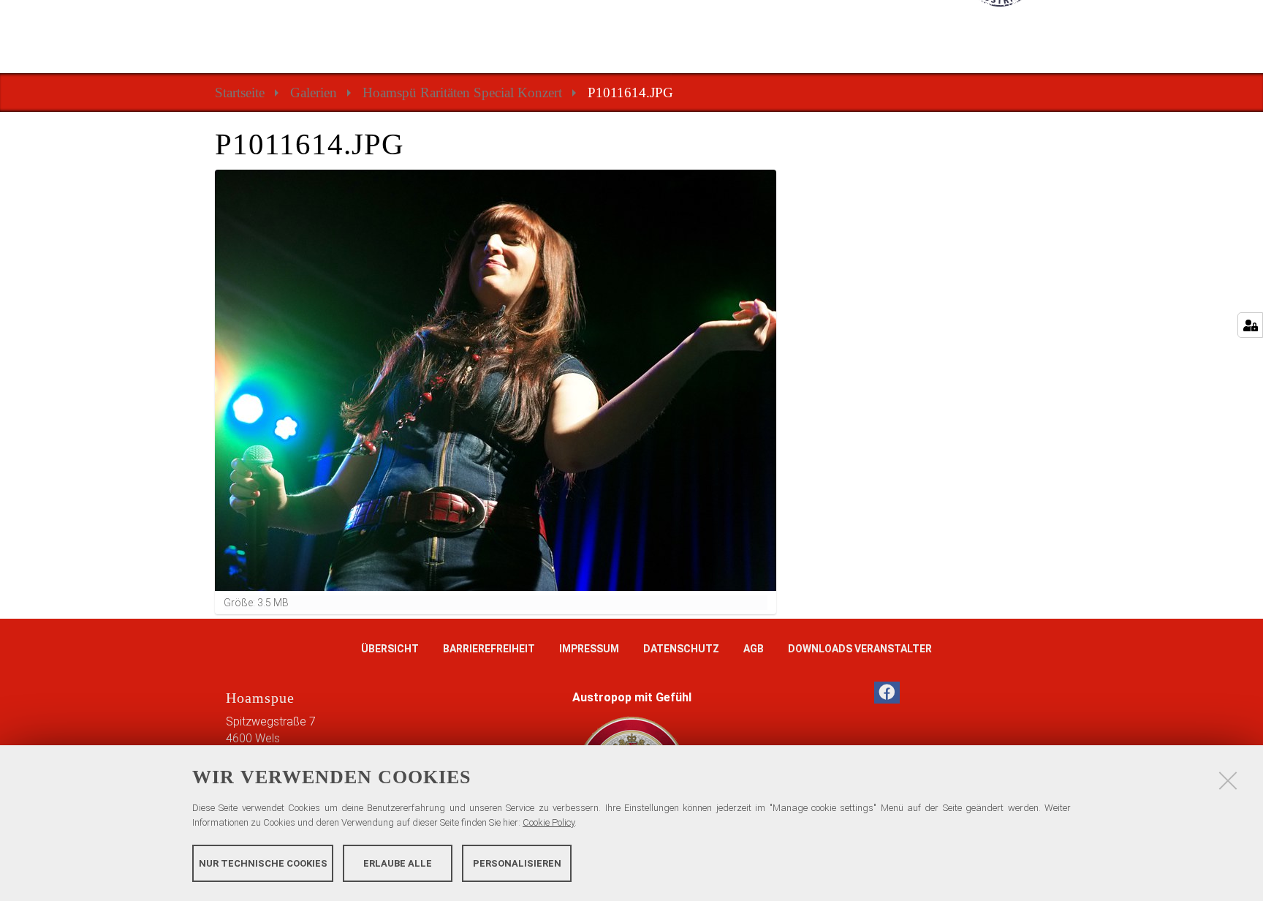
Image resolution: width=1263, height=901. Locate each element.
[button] (887, 693)
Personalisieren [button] (517, 862)
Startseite (240, 92)
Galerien (313, 92)
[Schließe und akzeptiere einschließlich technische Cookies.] (1228, 780)
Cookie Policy (548, 822)
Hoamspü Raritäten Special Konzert (462, 92)
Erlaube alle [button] (397, 862)
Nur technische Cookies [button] (263, 862)
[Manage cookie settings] (1250, 325)
